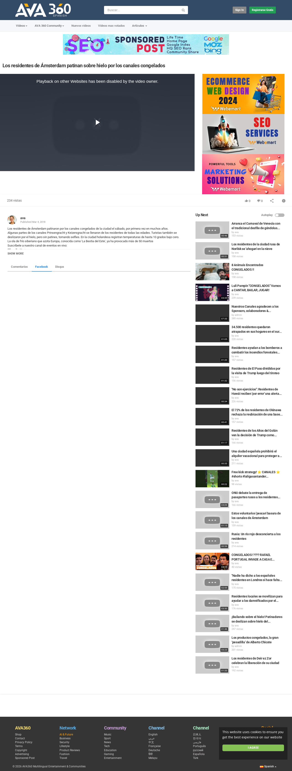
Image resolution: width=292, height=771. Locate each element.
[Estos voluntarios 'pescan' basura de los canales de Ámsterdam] (212, 520)
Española (199, 754)
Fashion (65, 754)
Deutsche (154, 750)
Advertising (22, 754)
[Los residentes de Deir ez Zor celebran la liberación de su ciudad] (212, 665)
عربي (152, 738)
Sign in (239, 10)
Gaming (109, 754)
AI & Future (66, 734)
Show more (16, 253)
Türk (195, 758)
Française (155, 746)
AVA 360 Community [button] (48, 25)
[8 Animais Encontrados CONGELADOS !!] (212, 271)
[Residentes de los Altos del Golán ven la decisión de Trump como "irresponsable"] (212, 437)
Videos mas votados (111, 25)
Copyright (21, 750)
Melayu (153, 758)
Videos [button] (20, 25)
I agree (253, 748)
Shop (18, 734)
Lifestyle (65, 746)
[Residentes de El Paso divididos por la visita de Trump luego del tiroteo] (212, 375)
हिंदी (151, 754)
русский (198, 750)
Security (64, 742)
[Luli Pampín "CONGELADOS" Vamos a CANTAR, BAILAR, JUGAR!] (212, 292)
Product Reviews (70, 750)
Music (107, 734)
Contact (20, 738)
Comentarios (19, 266)
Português (199, 746)
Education (110, 750)
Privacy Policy (23, 742)
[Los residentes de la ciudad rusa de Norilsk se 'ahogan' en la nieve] (212, 251)
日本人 (197, 734)
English (153, 734)
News (107, 742)
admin (238, 315)
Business (65, 738)
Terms (19, 746)
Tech (107, 746)
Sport (107, 738)
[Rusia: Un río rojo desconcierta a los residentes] (212, 540)
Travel (63, 758)
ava (23, 218)
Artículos (138, 25)
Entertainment (113, 758)
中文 (151, 742)
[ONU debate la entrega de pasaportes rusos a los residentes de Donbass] (212, 499)
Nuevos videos (81, 25)
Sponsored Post (25, 758)
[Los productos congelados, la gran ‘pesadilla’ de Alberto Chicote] (212, 644)
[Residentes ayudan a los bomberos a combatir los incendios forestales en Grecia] (212, 354)
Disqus (59, 266)
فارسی (197, 742)
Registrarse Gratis (262, 10)
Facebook (41, 266)
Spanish (269, 766)
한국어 (197, 738)
